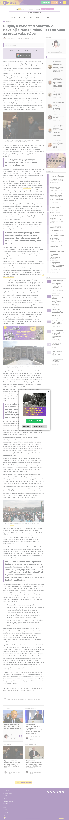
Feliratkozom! (34, 421)
